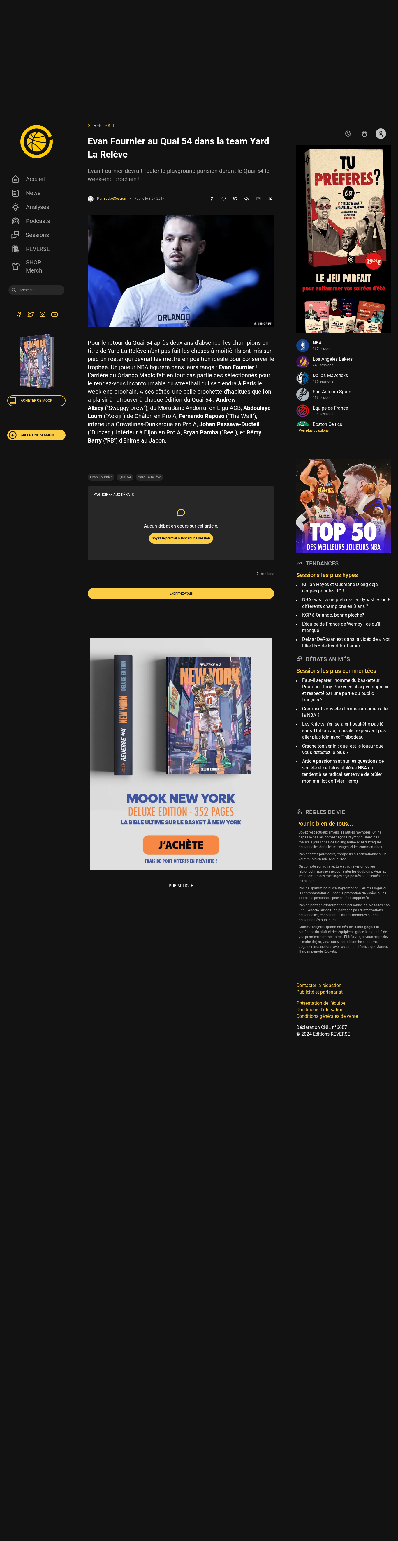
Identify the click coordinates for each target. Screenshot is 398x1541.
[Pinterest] (235, 199)
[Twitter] (30, 315)
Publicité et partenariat (319, 992)
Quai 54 (125, 477)
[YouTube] (54, 315)
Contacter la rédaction (318, 985)
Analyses (37, 207)
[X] (270, 199)
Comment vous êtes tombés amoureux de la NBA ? (345, 712)
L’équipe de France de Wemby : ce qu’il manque (341, 627)
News (33, 193)
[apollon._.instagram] (42, 315)
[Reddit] (247, 199)
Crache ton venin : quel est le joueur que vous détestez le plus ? (342, 749)
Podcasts (38, 220)
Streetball (102, 125)
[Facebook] (212, 199)
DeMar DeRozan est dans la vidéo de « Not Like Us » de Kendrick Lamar (346, 642)
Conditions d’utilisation (320, 1009)
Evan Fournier (101, 477)
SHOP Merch (34, 266)
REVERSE (38, 248)
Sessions (37, 234)
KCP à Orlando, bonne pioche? (333, 615)
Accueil (35, 179)
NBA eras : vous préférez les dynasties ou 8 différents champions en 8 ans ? (346, 603)
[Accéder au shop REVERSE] (364, 133)
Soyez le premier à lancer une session (181, 538)
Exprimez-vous (181, 593)
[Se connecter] (381, 133)
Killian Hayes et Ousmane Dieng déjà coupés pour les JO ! (340, 588)
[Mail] (258, 199)
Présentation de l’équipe (320, 1003)
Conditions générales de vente (327, 1016)
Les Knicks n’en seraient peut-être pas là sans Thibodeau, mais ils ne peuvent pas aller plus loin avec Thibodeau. (344, 730)
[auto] (348, 133)
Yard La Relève (149, 477)
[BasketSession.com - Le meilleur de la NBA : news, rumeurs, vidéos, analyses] (36, 141)
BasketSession (114, 199)
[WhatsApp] (223, 199)
